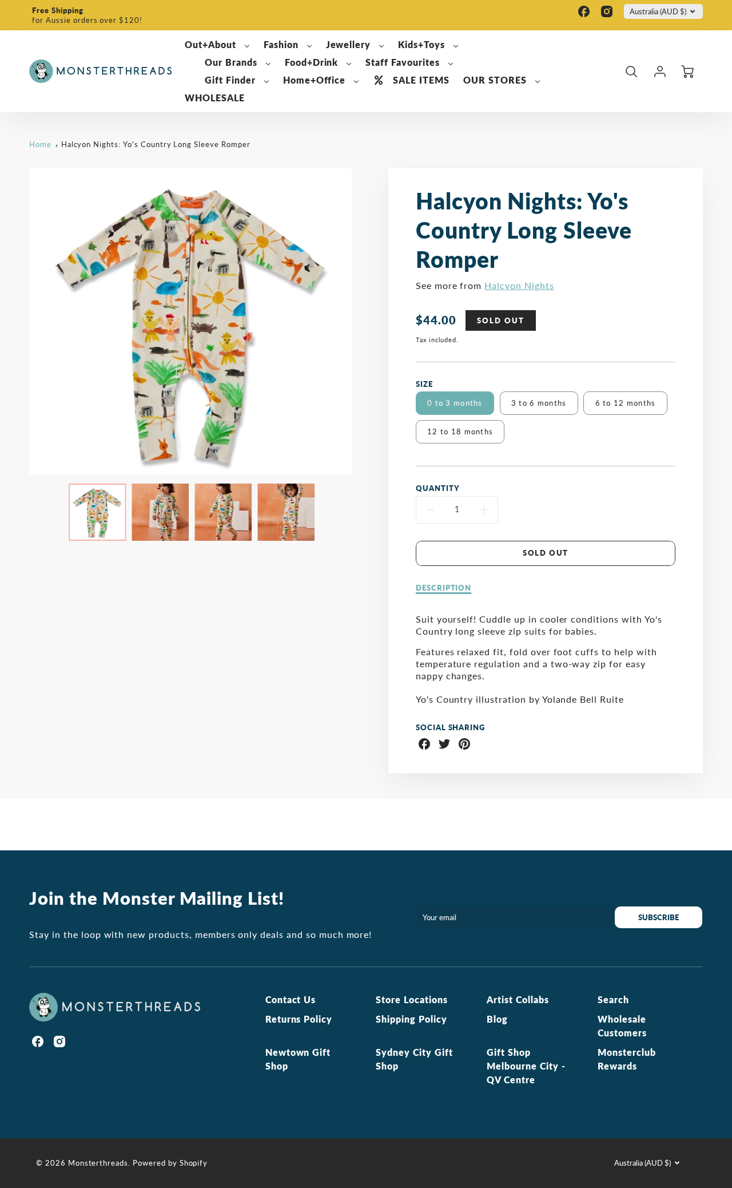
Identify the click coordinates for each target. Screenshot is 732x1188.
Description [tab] (444, 587)
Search (613, 999)
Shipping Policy (411, 1018)
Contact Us (290, 999)
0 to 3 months (455, 402)
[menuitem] (217, 45)
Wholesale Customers (622, 1025)
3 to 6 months (539, 402)
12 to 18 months (460, 431)
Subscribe (659, 917)
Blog (497, 1018)
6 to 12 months (625, 402)
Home (40, 144)
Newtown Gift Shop (298, 1059)
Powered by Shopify (170, 1162)
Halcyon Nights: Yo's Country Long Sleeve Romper (155, 144)
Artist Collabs (517, 999)
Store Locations (411, 999)
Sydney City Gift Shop (414, 1059)
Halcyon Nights (519, 285)
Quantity (438, 488)
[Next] (360, 321)
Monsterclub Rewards (627, 1059)
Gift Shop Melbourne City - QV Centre (526, 1066)
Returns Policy (298, 1018)
